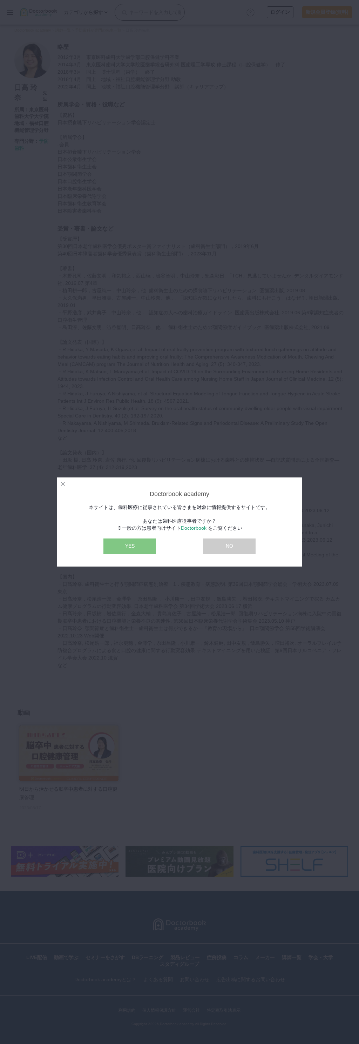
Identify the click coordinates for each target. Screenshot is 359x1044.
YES (130, 546)
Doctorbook (193, 528)
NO (229, 546)
